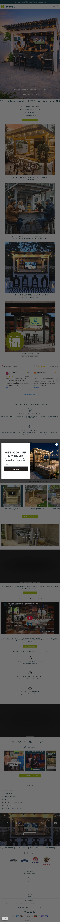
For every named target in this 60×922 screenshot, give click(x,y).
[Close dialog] (56, 444)
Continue (16, 469)
